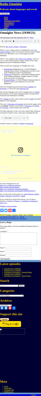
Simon (31, 37)
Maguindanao (8, 69)
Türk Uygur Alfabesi (25, 59)
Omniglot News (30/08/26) (12, 269)
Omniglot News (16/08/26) (12, 274)
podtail (23, 196)
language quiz (24, 88)
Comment (3, 231)
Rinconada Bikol (9, 80)
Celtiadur (6, 99)
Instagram (28, 106)
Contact (6, 26)
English (8, 215)
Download (23, 47)
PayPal (10, 201)
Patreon (17, 201)
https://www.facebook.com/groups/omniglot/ (14, 189)
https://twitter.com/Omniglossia (9, 187)
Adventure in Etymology (15, 104)
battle (32, 99)
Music (21, 215)
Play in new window (12, 47)
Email (2, 251)
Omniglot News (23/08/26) (12, 270)
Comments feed (9, 390)
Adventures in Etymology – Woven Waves (17, 276)
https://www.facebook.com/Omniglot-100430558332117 (18, 191)
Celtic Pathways (9, 22)
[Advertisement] (20, 357)
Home (6, 17)
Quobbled (30, 87)
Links (6, 28)
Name (2, 248)
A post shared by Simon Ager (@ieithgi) (20, 178)
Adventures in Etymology (12, 21)
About (6, 19)
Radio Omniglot (11, 4)
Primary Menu (5, 13)
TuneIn (2, 196)
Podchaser (8, 196)
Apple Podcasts (29, 194)
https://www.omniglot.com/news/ (10, 185)
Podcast (30, 215)
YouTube (5, 108)
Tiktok (22, 123)
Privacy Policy (4, 395)
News (25, 215)
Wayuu (37, 92)
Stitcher (36, 194)
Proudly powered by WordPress (20, 395)
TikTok (37, 106)
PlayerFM (15, 196)
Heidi (38, 395)
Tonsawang (7, 74)
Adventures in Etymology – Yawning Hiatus (18, 272)
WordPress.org (8, 392)
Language (15, 215)
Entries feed (7, 388)
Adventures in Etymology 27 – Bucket (12, 217)
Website (2, 255)
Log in (6, 386)
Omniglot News (9, 24)
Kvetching (3, 88)
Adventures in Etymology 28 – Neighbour (13, 218)
